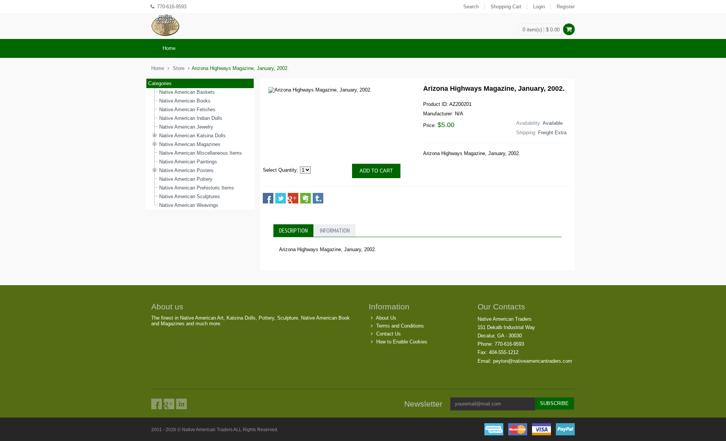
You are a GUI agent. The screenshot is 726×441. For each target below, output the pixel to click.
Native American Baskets (187, 92)
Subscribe (554, 403)
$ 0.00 (553, 30)
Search (471, 6)
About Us (386, 318)
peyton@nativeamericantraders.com (532, 361)
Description (293, 230)
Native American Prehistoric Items (196, 188)
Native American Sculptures (189, 196)
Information (335, 230)
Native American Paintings (188, 162)
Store (179, 68)
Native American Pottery (186, 179)
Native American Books (185, 101)
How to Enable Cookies (401, 342)
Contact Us (388, 334)
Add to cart (376, 171)
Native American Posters (186, 170)
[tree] (200, 149)
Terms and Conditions (400, 326)
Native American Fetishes (187, 109)
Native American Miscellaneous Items (200, 153)
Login (539, 6)
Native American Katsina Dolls (192, 135)
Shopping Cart (505, 6)
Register (566, 6)
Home (169, 48)
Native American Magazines (189, 144)
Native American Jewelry (186, 127)
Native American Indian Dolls (190, 118)
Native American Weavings (188, 205)
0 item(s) (532, 30)
